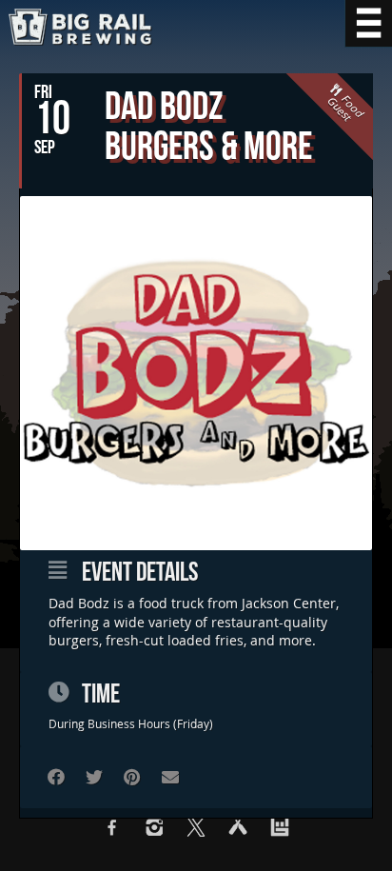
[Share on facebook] (55, 777)
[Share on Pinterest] (131, 777)
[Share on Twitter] (93, 777)
